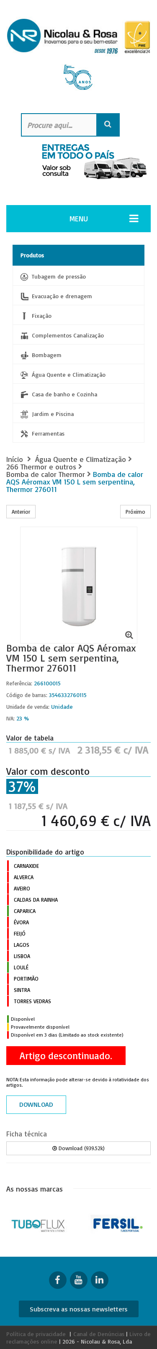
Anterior (21, 511)
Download (36, 1104)
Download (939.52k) (81, 1148)
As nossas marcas (34, 1188)
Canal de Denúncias (98, 1333)
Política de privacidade (36, 1333)
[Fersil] (118, 1223)
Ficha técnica (26, 1133)
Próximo (135, 511)
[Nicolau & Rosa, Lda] (78, 57)
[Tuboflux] (39, 1223)
